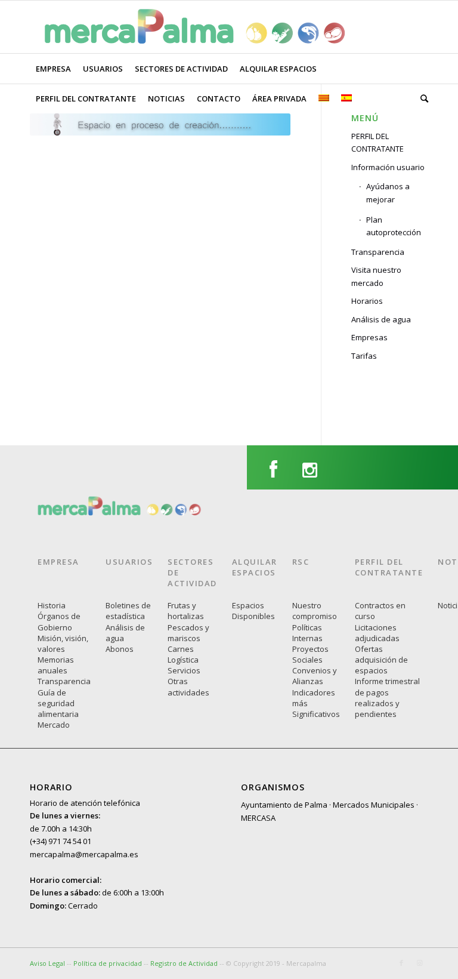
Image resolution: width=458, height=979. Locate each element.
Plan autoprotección (393, 226)
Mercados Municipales (373, 804)
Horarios (367, 300)
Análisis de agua (381, 319)
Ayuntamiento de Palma (284, 804)
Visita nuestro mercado (376, 276)
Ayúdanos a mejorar (388, 192)
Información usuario (388, 167)
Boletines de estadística (128, 610)
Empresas (369, 337)
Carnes (181, 649)
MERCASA (258, 817)
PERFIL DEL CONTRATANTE (377, 142)
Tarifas (364, 355)
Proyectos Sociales (310, 654)
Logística (183, 659)
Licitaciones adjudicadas (377, 633)
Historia (52, 605)
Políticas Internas (307, 633)
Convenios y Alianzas (314, 675)
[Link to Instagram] (419, 963)
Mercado (54, 724)
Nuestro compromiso (314, 610)
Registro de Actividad (183, 963)
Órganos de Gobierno (59, 621)
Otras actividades (188, 686)
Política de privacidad (108, 963)
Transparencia (377, 252)
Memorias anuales (56, 665)
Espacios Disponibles (253, 610)
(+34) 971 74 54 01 (60, 841)
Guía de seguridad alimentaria (58, 703)
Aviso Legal (47, 963)
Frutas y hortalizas (186, 610)
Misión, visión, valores (63, 643)
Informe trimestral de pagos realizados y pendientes (387, 697)
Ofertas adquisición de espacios (381, 660)
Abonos (120, 649)
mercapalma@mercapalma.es (84, 854)
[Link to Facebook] (401, 963)
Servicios (184, 670)
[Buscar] (421, 98)
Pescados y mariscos (188, 633)
